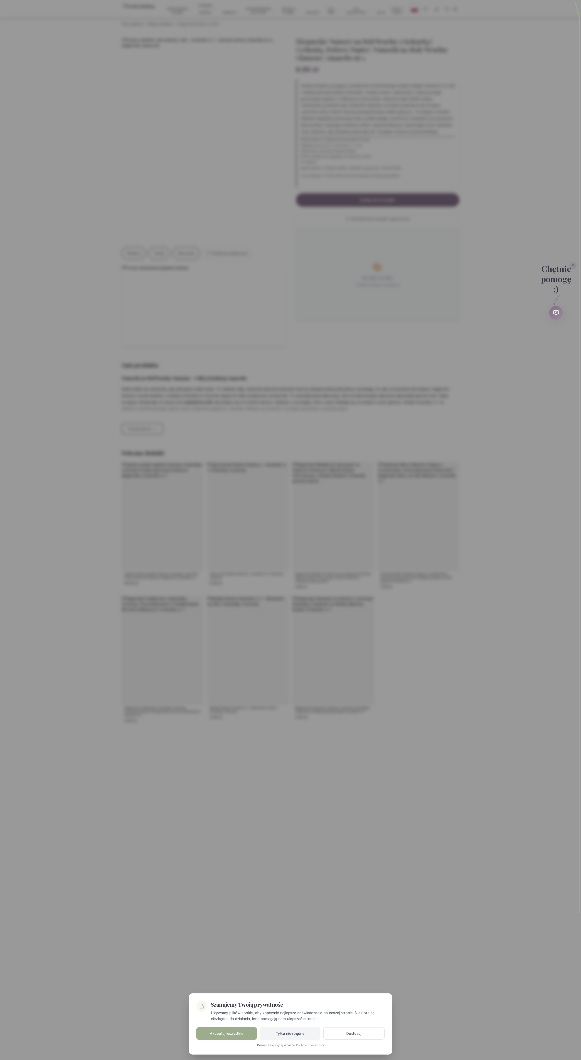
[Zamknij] (573, 265)
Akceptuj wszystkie (227, 1033)
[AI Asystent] (556, 313)
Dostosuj (353, 1033)
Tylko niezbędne (290, 1033)
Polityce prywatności (310, 1045)
